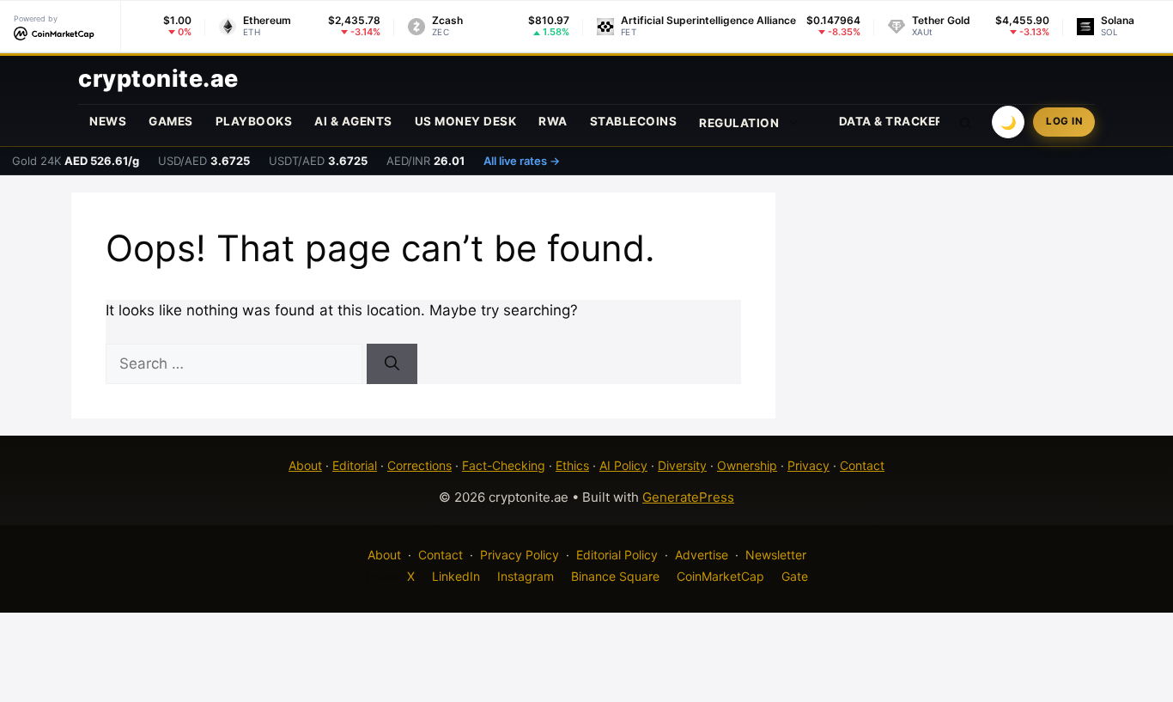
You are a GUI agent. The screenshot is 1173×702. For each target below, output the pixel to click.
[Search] (392, 364)
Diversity (682, 465)
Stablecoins (634, 121)
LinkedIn (456, 576)
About (305, 465)
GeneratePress (688, 497)
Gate (794, 576)
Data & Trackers (895, 121)
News (107, 121)
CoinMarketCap (720, 576)
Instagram (525, 576)
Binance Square (615, 576)
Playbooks (254, 121)
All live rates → (521, 161)
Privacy (808, 465)
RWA (553, 121)
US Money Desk (466, 121)
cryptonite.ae (158, 78)
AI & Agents (353, 121)
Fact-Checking (503, 465)
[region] (223, 577)
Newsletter (775, 554)
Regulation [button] (739, 123)
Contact (862, 465)
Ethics (572, 465)
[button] (966, 122)
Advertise (701, 554)
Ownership (747, 465)
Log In (1064, 121)
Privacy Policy (519, 554)
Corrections (419, 465)
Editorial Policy (617, 554)
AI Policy (623, 465)
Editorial (354, 465)
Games (171, 121)
